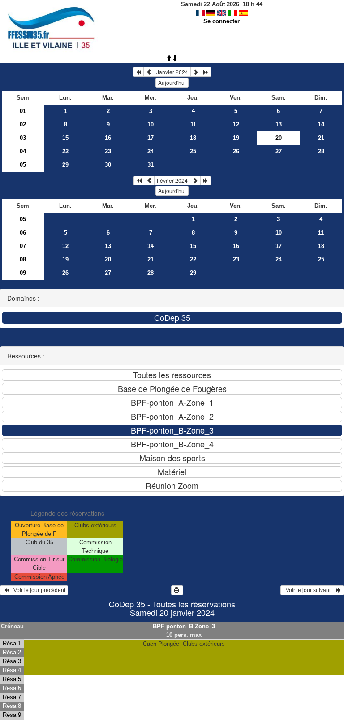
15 (65, 138)
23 (108, 151)
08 (23, 259)
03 (23, 138)
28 (321, 151)
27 (278, 151)
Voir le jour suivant (309, 590)
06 (23, 232)
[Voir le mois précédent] (148, 72)
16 (108, 138)
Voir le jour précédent (37, 590)
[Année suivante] (206, 72)
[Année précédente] (138, 72)
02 (23, 124)
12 (236, 124)
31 (150, 164)
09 (23, 272)
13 (278, 124)
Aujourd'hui (172, 82)
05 (23, 164)
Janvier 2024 (172, 72)
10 (150, 124)
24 (150, 151)
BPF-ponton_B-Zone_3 (184, 626)
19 (236, 138)
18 (193, 138)
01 (23, 111)
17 (150, 138)
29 (65, 164)
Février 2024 (172, 180)
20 (108, 259)
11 (193, 124)
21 (321, 138)
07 (23, 246)
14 (321, 124)
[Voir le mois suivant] (195, 72)
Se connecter (221, 21)
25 (193, 151)
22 (65, 151)
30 (108, 164)
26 (236, 151)
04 (23, 151)
